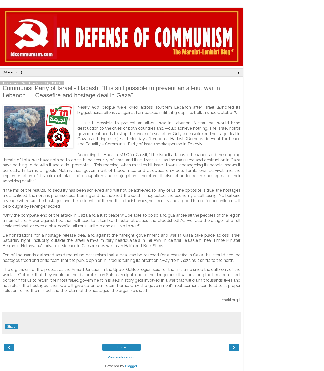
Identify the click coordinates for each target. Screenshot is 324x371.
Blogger (131, 366)
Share (11, 326)
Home (121, 347)
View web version (121, 357)
